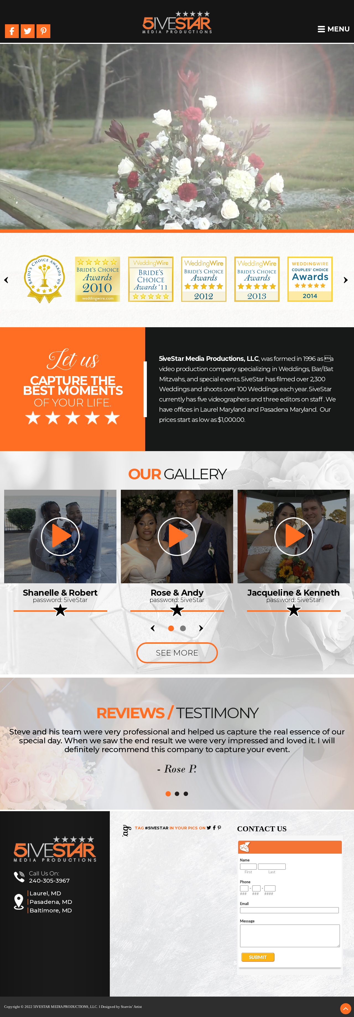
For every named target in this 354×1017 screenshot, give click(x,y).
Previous (7, 280)
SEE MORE (177, 652)
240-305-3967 (49, 880)
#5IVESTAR (156, 828)
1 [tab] (171, 628)
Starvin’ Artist (131, 1007)
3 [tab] (186, 794)
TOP (345, 1008)
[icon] (60, 536)
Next (347, 280)
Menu (338, 29)
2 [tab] (183, 628)
